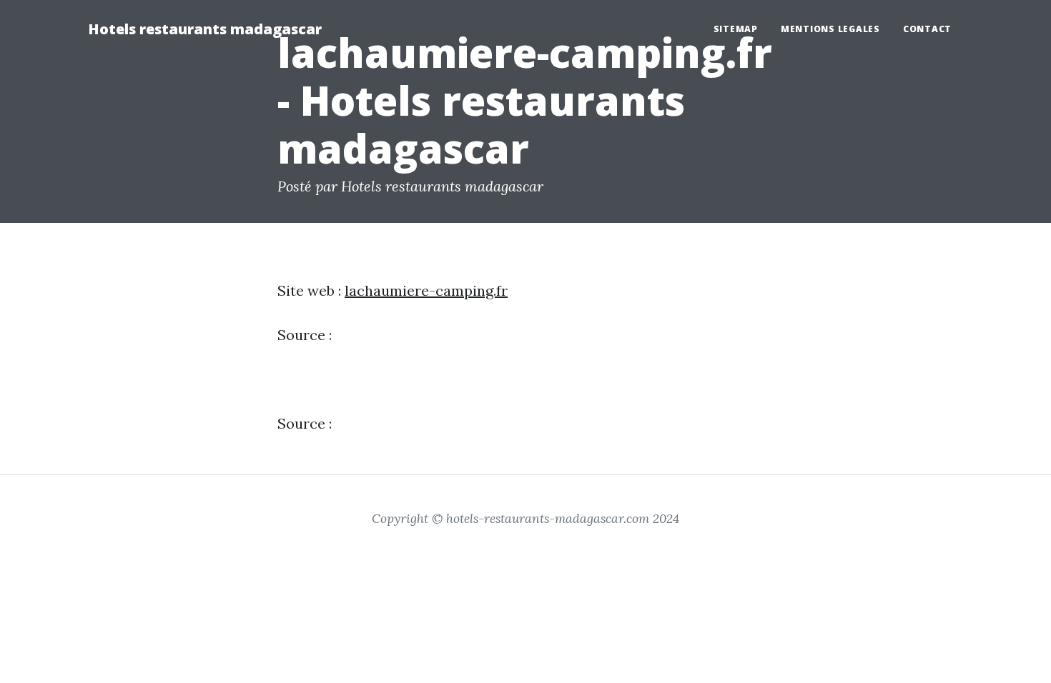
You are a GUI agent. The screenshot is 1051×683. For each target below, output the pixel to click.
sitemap (736, 29)
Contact (927, 29)
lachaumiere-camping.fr (426, 290)
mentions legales (830, 29)
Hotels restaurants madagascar (205, 29)
